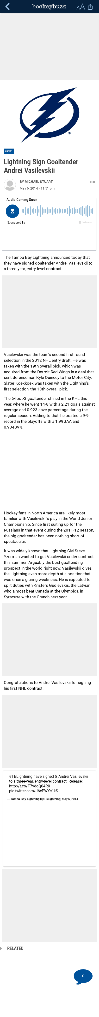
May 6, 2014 (70, 799)
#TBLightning (20, 776)
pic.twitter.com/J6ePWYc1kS (33, 791)
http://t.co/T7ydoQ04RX (29, 786)
